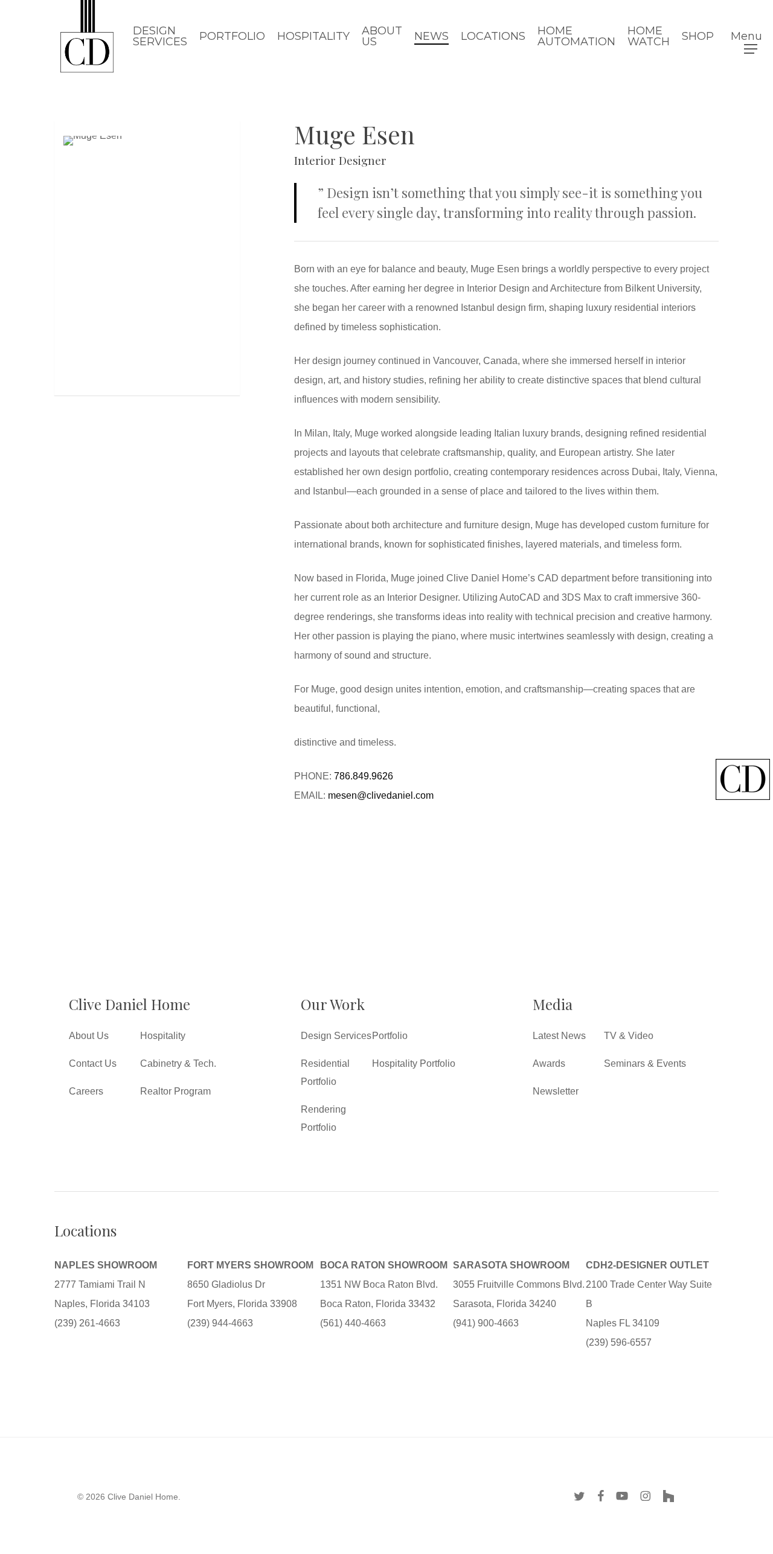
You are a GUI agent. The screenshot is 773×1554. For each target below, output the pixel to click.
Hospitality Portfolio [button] (413, 1063)
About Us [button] (89, 1036)
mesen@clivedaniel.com (381, 795)
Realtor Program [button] (175, 1091)
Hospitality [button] (162, 1036)
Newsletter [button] (556, 1091)
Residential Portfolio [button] (325, 1072)
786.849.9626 (363, 776)
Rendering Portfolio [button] (323, 1118)
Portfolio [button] (390, 1036)
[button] (751, 36)
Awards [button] (549, 1063)
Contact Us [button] (93, 1063)
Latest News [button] (559, 1036)
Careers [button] (86, 1091)
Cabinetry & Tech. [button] (178, 1063)
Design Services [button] (336, 1036)
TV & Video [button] (628, 1036)
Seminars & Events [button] (645, 1063)
